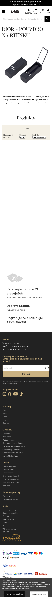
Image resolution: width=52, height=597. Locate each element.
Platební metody (9, 440)
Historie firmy (8, 519)
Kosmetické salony (10, 499)
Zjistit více (25, 588)
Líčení (5, 416)
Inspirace (6, 485)
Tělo (4, 420)
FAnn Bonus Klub (10, 466)
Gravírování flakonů (11, 476)
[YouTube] (15, 394)
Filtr (26, 128)
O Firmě (6, 516)
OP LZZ (6, 532)
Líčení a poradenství (11, 479)
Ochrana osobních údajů (13, 452)
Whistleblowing (9, 529)
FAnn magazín (9, 472)
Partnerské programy (11, 482)
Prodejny (6, 496)
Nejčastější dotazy (10, 456)
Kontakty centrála (10, 513)
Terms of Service (8, 383)
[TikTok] (21, 394)
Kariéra (5, 522)
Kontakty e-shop (9, 510)
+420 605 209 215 (12, 343)
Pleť (4, 410)
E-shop (6, 339)
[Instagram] (4, 394)
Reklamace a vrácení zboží (14, 446)
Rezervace (7, 436)
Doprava (6, 433)
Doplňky (6, 423)
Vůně (5, 413)
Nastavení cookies (14, 594)
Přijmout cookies (38, 594)
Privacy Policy (40, 382)
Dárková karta (8, 469)
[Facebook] (9, 394)
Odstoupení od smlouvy (13, 443)
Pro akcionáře (8, 525)
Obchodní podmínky (11, 449)
